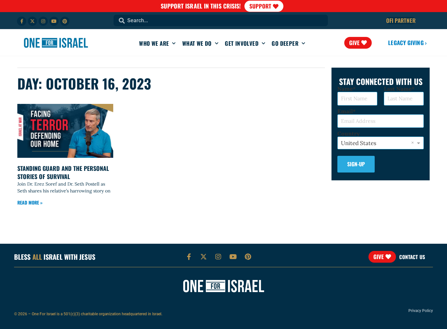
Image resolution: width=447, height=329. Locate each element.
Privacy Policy (420, 310)
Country (348, 134)
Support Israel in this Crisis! (201, 6)
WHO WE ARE (154, 43)
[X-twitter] (32, 21)
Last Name (398, 89)
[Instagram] (43, 21)
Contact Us (412, 256)
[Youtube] (54, 21)
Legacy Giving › (407, 43)
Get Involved (242, 43)
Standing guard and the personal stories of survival (63, 172)
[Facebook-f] (21, 21)
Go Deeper (285, 43)
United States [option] (358, 143)
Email (345, 111)
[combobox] (221, 20)
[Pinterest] (64, 21)
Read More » (30, 202)
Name (345, 89)
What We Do (197, 43)
